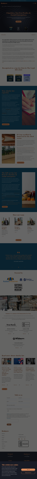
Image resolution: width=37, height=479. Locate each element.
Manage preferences (28, 472)
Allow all (28, 469)
